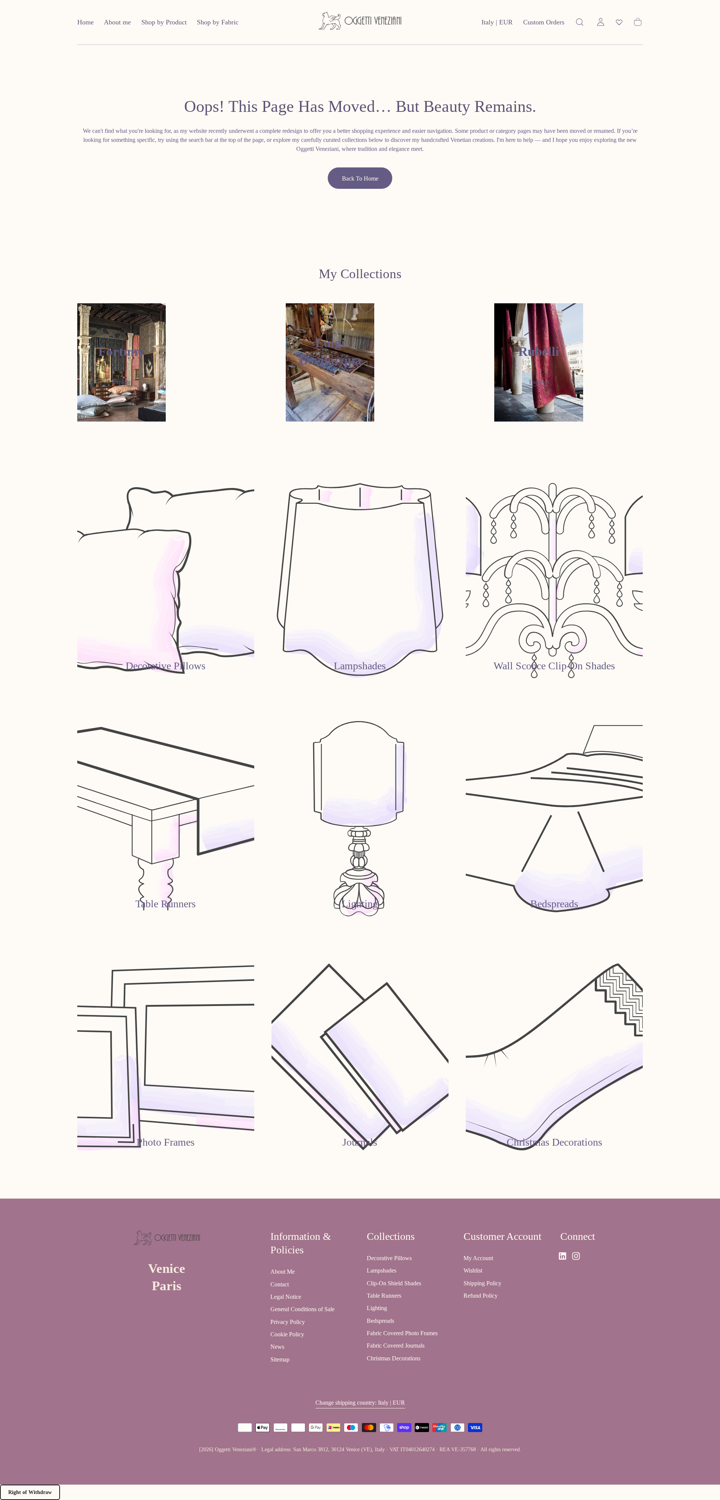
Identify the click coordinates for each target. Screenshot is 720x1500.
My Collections (360, 274)
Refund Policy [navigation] (481, 1295)
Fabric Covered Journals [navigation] (395, 1345)
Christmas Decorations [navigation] (393, 1358)
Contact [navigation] (279, 1284)
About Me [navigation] (282, 1271)
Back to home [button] (360, 178)
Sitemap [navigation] (280, 1359)
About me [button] (117, 22)
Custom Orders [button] (543, 22)
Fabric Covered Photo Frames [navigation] (402, 1333)
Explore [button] (121, 382)
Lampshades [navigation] (381, 1270)
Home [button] (85, 22)
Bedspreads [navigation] (380, 1320)
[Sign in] (601, 22)
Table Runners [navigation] (384, 1295)
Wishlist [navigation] (473, 1270)
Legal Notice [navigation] (285, 1297)
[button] (497, 23)
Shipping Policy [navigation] (482, 1283)
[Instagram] (576, 1256)
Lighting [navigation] (377, 1308)
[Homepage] (360, 22)
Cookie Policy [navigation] (287, 1334)
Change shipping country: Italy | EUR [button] (360, 1402)
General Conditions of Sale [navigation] (302, 1309)
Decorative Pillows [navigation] (389, 1258)
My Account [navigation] (478, 1258)
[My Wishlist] (619, 22)
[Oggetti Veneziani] (166, 1239)
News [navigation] (277, 1346)
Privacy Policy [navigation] (287, 1321)
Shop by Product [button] (164, 22)
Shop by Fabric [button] (217, 22)
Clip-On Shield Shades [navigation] (394, 1283)
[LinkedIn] (562, 1256)
